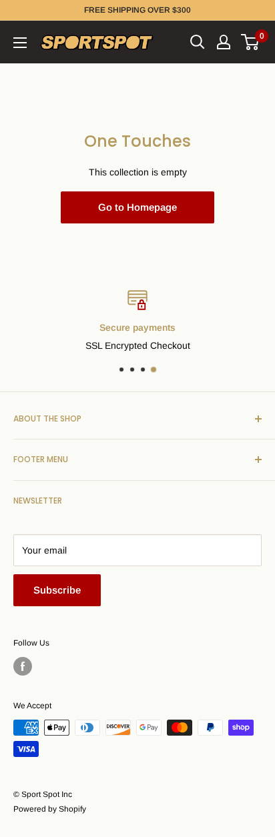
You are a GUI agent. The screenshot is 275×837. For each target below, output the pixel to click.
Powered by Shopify (49, 809)
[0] (250, 42)
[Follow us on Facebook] (22, 666)
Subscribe (57, 590)
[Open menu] (20, 42)
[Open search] (197, 42)
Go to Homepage (137, 207)
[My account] (223, 42)
